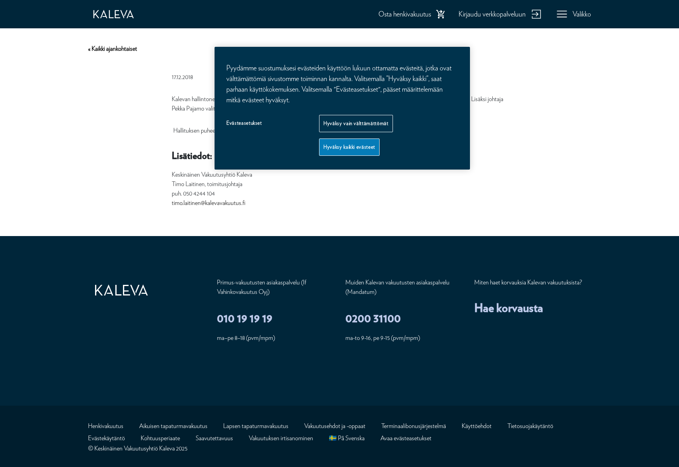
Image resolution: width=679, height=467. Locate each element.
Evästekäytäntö (106, 438)
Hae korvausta (508, 308)
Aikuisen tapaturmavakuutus (173, 426)
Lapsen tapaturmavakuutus (255, 426)
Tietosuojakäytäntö (530, 426)
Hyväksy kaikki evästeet (349, 147)
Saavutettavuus (214, 438)
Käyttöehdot (477, 426)
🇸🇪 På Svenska (347, 438)
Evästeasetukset (244, 123)
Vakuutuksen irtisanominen (281, 438)
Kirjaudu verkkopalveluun (492, 14)
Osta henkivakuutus (404, 14)
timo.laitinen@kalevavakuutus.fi (208, 203)
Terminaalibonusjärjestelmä (413, 426)
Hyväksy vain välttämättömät (356, 123)
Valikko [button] (582, 14)
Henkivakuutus (105, 426)
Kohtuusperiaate (160, 438)
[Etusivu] (121, 14)
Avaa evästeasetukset (405, 438)
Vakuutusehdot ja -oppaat (334, 426)
